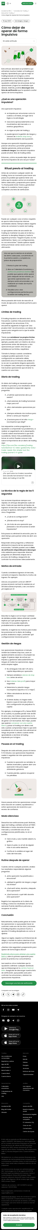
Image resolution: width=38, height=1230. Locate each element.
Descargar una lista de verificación (19, 983)
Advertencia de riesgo (8, 1197)
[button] (19, 41)
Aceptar (19, 1225)
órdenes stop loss (23, 136)
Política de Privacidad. (14, 1220)
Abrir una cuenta (27, 3)
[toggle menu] (35, 3)
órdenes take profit (17, 681)
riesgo (30, 419)
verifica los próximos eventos (19, 272)
